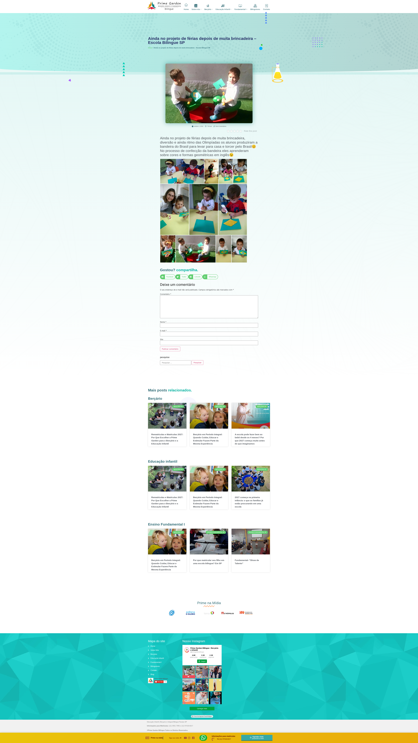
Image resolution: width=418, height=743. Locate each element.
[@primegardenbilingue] (187, 650)
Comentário (165, 294)
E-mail (163, 330)
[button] (167, 276)
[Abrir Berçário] (212, 9)
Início (150, 48)
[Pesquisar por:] (175, 362)
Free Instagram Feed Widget (203, 716)
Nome (163, 322)
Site (161, 339)
